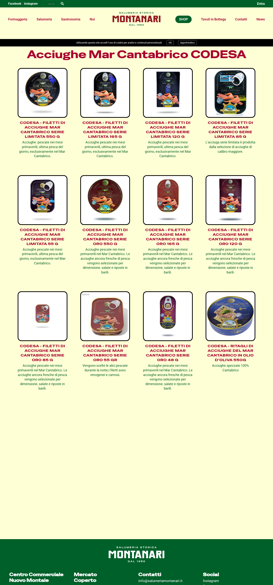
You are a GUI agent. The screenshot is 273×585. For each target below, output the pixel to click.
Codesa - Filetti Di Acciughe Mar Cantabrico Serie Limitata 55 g (42, 237)
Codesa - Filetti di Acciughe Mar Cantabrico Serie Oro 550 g (105, 237)
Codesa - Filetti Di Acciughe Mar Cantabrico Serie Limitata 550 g (42, 129)
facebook (14, 3)
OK (170, 42)
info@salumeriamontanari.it (160, 581)
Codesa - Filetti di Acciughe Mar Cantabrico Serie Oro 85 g (42, 353)
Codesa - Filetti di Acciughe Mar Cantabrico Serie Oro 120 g (230, 237)
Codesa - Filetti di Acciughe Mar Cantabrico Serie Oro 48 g (168, 353)
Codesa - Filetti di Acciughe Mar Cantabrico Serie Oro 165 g (168, 237)
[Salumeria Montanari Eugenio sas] (137, 14)
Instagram (211, 581)
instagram (31, 3)
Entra (261, 4)
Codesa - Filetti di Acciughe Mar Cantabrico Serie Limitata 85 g (230, 129)
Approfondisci (187, 42)
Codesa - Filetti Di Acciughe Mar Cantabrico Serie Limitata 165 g (105, 129)
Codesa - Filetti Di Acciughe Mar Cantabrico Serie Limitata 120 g (168, 129)
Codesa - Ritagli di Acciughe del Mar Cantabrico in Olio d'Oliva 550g (230, 353)
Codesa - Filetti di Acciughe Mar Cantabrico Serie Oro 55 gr (105, 353)
